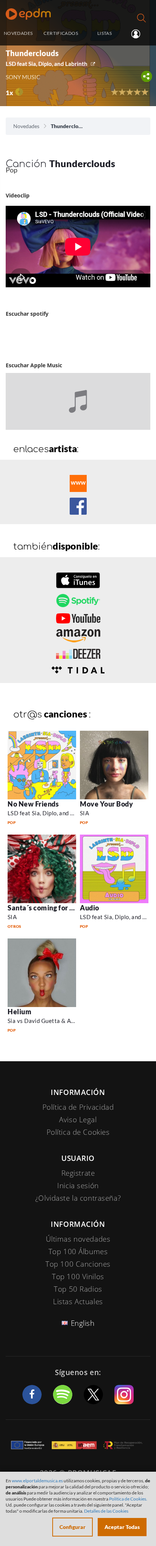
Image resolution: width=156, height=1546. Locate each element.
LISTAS (104, 33)
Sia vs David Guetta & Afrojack (49, 1020)
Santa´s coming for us (42, 908)
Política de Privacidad (78, 1107)
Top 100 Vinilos (78, 1276)
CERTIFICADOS (61, 33)
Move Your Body (106, 804)
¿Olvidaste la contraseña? (78, 1198)
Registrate (78, 1173)
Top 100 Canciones (78, 1264)
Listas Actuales (78, 1301)
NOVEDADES (18, 33)
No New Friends (33, 804)
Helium (19, 1011)
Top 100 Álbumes (78, 1251)
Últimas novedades (78, 1239)
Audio (89, 908)
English (83, 1323)
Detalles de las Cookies (106, 1511)
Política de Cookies (78, 1132)
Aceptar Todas (122, 1527)
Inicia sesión (139, 33)
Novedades (26, 126)
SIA (84, 813)
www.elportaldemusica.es (37, 1480)
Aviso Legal (78, 1120)
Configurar (72, 1527)
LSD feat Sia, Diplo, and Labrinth (46, 63)
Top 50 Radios (78, 1289)
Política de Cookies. (128, 1499)
